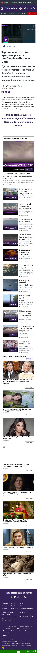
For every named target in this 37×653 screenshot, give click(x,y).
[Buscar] (34, 8)
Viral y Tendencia (22, 13)
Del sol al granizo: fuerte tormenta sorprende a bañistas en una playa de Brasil (26, 239)
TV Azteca (13, 2)
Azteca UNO (22, 2)
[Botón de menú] (2, 8)
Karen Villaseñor (8, 88)
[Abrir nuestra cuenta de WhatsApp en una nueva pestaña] (25, 597)
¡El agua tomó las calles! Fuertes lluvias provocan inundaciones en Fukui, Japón (17, 176)
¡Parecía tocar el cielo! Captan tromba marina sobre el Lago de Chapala (25, 224)
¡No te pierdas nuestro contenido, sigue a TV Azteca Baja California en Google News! (18, 120)
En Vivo (33, 13)
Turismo (11, 13)
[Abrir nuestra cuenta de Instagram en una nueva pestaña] (15, 597)
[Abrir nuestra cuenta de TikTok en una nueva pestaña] (18, 597)
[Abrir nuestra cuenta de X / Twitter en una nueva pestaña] (12, 597)
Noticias (3, 13)
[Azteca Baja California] (18, 8)
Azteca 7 (30, 2)
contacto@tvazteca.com (25, 615)
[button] (18, 652)
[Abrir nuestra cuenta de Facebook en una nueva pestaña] (22, 597)
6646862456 (22, 616)
